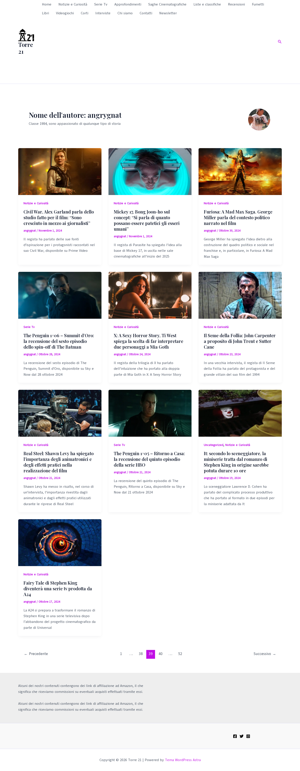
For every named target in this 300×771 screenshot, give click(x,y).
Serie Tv (100, 4)
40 (161, 653)
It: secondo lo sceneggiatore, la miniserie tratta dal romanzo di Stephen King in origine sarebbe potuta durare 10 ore (236, 461)
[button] (280, 42)
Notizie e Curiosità (72, 4)
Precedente (36, 653)
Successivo (264, 653)
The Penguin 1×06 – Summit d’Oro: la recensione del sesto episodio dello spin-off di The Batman (58, 341)
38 (141, 653)
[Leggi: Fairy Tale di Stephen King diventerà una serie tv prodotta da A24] (59, 542)
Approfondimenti (127, 4)
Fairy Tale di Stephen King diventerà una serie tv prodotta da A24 (57, 588)
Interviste (102, 13)
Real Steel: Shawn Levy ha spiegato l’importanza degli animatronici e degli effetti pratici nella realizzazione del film (58, 461)
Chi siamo (125, 13)
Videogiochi (65, 13)
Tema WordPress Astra (183, 760)
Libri (45, 13)
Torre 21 (25, 48)
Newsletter (168, 13)
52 (180, 653)
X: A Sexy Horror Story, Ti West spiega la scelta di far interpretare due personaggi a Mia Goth (148, 341)
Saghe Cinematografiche (167, 4)
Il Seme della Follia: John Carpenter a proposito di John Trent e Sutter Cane (240, 341)
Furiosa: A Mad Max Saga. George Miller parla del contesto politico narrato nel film (238, 217)
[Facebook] (235, 736)
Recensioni (236, 4)
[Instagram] (248, 736)
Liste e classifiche (207, 4)
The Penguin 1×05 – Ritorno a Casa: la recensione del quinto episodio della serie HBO (149, 459)
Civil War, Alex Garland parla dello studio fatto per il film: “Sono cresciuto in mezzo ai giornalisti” (58, 217)
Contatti (146, 13)
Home (46, 4)
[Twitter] (242, 736)
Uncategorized (213, 445)
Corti (84, 13)
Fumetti (258, 4)
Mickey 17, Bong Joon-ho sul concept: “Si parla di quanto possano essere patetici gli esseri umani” (147, 220)
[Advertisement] (156, 50)
